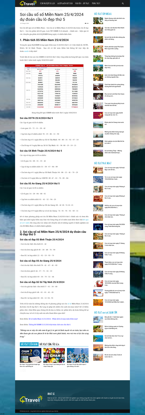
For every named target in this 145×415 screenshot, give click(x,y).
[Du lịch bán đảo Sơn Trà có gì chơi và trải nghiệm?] (98, 338)
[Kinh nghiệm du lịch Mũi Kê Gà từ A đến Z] (98, 143)
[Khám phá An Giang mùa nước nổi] (98, 124)
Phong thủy (96, 3)
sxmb (26, 51)
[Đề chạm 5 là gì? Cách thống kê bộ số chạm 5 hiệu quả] (54, 355)
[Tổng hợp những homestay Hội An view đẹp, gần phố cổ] (98, 58)
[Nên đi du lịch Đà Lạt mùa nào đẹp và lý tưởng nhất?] (98, 68)
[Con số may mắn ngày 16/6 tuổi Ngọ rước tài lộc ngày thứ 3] (98, 170)
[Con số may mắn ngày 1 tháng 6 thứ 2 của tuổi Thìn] (98, 236)
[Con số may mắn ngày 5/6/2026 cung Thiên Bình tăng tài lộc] (98, 226)
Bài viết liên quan (29, 344)
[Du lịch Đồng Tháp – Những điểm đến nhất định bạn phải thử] (98, 153)
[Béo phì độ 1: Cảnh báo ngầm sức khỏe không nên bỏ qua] (98, 319)
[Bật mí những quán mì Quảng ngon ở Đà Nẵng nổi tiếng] (98, 328)
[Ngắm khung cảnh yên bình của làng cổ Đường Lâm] (98, 20)
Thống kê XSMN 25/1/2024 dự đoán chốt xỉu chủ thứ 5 (50, 325)
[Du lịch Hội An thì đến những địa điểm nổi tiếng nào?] (98, 39)
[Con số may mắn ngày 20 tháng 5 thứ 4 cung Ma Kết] (98, 274)
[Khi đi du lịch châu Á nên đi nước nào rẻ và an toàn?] (98, 357)
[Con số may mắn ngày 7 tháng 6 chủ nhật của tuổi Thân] (98, 217)
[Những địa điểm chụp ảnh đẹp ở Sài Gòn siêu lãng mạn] (98, 347)
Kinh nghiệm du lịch (47, 3)
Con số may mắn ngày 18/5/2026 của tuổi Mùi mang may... (114, 283)
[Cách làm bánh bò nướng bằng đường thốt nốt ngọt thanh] (98, 87)
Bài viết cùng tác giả (49, 344)
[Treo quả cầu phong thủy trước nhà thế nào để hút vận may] (98, 105)
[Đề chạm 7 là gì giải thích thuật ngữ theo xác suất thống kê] (30, 355)
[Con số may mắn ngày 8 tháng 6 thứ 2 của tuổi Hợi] (98, 198)
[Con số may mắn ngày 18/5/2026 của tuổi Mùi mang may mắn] (98, 283)
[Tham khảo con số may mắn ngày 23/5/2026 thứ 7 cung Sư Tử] (98, 264)
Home (21, 10)
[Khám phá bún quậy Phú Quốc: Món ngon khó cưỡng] (98, 49)
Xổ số (26, 10)
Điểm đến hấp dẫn (65, 3)
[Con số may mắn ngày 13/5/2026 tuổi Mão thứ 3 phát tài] (98, 302)
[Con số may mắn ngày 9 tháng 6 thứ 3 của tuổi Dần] (98, 189)
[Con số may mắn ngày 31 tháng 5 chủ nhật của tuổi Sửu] (98, 245)
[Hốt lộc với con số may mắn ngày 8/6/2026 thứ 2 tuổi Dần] (98, 207)
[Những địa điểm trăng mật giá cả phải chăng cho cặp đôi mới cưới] (98, 134)
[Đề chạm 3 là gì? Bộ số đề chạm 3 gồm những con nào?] (77, 355)
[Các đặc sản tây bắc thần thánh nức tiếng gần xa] (98, 30)
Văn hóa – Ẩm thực (82, 3)
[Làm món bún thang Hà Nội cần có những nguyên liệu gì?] (98, 77)
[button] (122, 4)
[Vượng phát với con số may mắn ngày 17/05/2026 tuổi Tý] (98, 293)
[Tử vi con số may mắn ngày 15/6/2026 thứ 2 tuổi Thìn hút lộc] (98, 179)
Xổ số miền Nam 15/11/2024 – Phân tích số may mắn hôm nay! (53, 319)
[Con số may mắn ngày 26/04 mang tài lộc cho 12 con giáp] (98, 115)
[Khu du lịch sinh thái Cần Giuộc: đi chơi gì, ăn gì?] (98, 96)
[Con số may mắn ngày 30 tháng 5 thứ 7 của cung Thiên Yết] (98, 255)
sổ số (70, 304)
